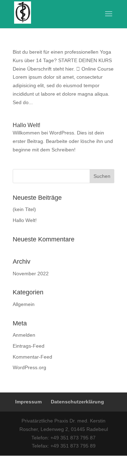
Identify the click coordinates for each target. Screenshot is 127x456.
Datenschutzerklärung (77, 401)
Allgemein (24, 304)
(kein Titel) (24, 209)
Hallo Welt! (26, 125)
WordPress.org (29, 367)
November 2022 (31, 273)
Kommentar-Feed (32, 357)
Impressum (28, 401)
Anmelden (24, 335)
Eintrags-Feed (28, 346)
